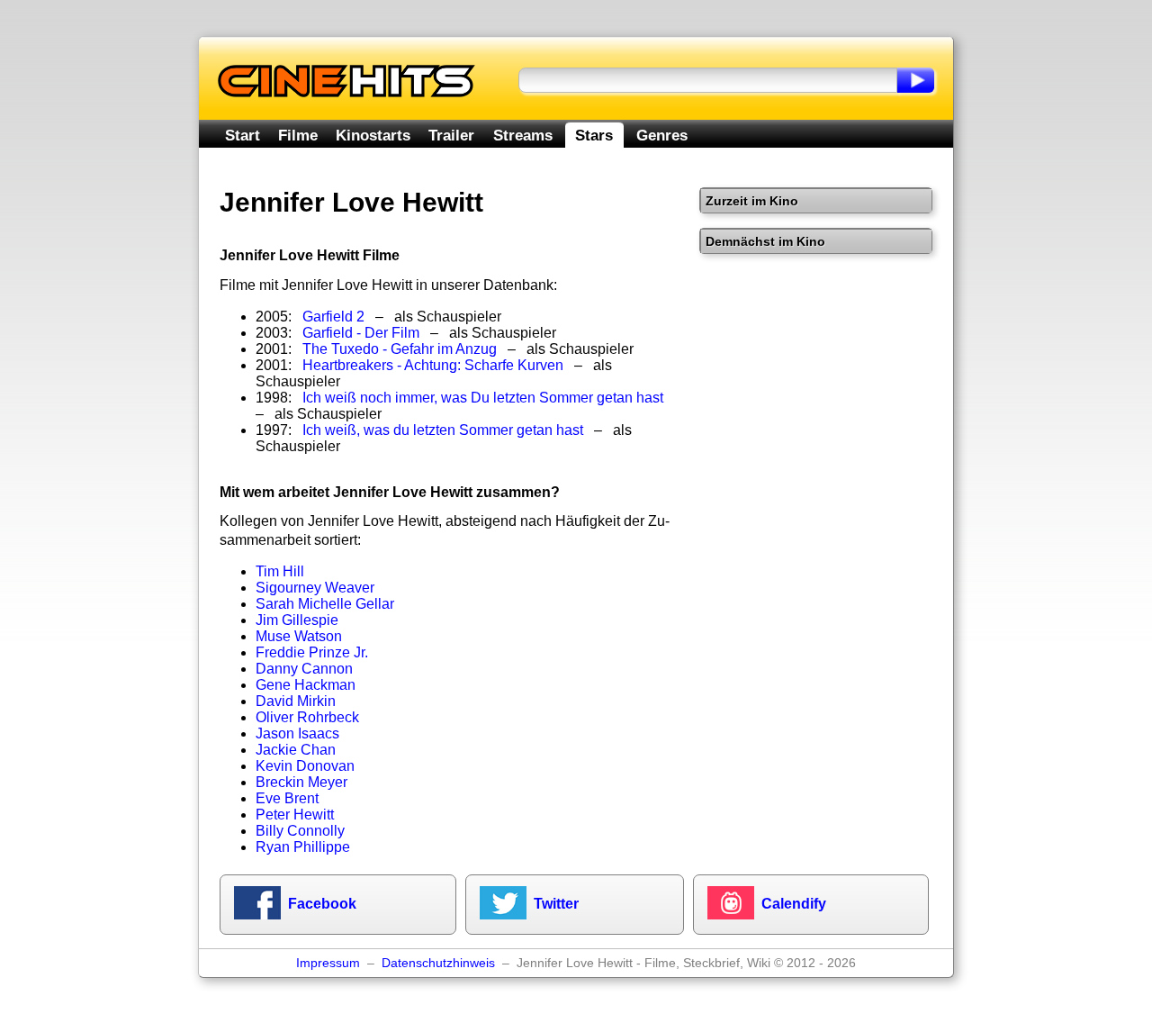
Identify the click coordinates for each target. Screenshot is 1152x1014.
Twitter (556, 903)
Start (242, 135)
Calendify (793, 903)
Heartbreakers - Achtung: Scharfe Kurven (432, 365)
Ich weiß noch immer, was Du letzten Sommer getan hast (482, 397)
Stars (594, 135)
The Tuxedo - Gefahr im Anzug (399, 349)
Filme (298, 135)
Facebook (322, 903)
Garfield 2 (333, 316)
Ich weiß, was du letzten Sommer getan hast (442, 430)
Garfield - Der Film (360, 332)
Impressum (328, 963)
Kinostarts (373, 135)
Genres (662, 135)
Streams (523, 135)
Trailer (451, 135)
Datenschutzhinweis (438, 963)
